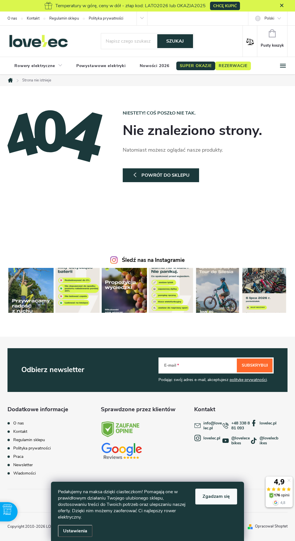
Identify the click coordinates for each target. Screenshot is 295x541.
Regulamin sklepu (64, 18)
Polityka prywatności (106, 18)
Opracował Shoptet (271, 526)
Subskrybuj (255, 365)
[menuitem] (38, 66)
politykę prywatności (248, 379)
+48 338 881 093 (240, 425)
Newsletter (23, 465)
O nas (12, 18)
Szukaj (175, 41)
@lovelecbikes (269, 440)
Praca (18, 456)
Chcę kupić (225, 6)
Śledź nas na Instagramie (153, 260)
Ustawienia (75, 531)
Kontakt (33, 18)
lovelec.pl (268, 423)
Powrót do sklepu (165, 175)
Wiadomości (24, 473)
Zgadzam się (216, 496)
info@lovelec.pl (212, 425)
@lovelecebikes (240, 440)
